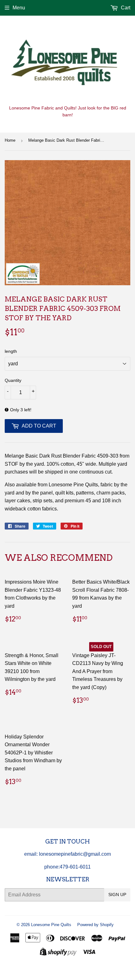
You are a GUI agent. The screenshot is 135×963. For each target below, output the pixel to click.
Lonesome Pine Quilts (51, 924)
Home (10, 140)
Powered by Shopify (95, 924)
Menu (19, 7)
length (11, 351)
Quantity (13, 380)
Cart (125, 7)
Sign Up (117, 894)
